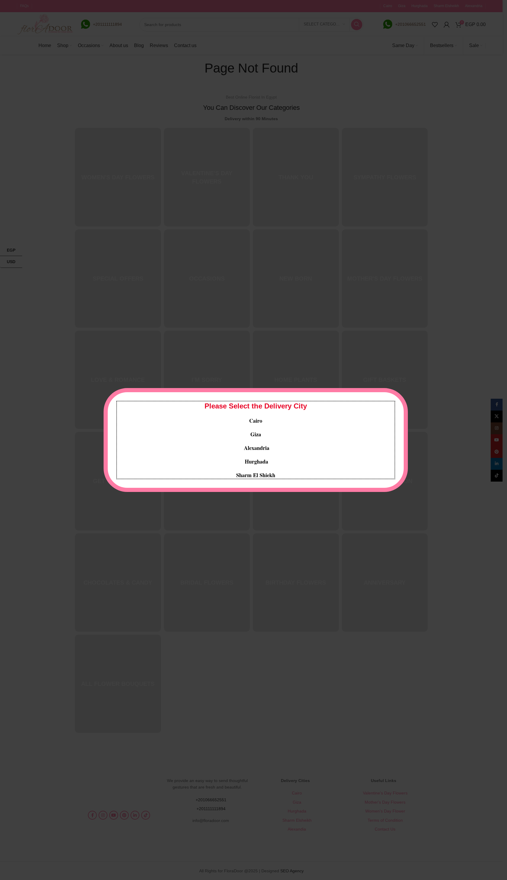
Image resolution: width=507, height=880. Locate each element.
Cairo (255, 420)
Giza (255, 434)
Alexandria (256, 448)
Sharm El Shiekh (255, 475)
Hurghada (255, 461)
